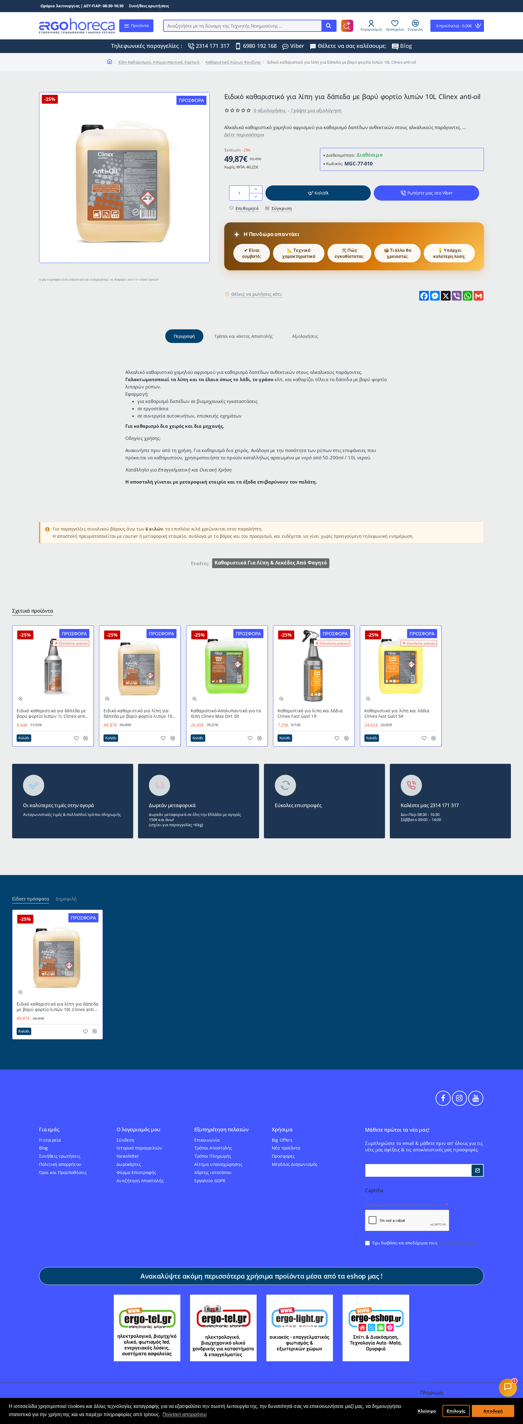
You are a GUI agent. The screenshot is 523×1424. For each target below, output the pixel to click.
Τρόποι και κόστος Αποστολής (243, 336)
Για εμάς (49, 1130)
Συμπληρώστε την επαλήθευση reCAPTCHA (404, 1205)
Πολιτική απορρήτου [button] (185, 1414)
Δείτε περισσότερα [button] (244, 135)
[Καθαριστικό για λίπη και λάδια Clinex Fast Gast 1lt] (314, 666)
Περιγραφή (184, 336)
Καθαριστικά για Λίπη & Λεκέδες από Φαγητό (271, 562)
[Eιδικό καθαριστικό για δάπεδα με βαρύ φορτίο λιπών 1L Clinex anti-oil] (53, 666)
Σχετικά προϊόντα (32, 610)
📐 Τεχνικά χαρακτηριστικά (298, 253)
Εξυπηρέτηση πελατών (221, 1130)
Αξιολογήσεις (305, 336)
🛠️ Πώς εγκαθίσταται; (349, 253)
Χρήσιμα (282, 1130)
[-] (255, 197)
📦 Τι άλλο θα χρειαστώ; (397, 253)
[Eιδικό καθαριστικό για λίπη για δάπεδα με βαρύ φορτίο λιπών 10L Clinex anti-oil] (140, 666)
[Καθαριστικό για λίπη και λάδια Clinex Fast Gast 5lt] (401, 666)
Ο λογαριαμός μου (138, 1130)
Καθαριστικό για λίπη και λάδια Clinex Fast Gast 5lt (396, 713)
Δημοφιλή (66, 899)
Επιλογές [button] (456, 1411)
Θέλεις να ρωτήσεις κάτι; (256, 294)
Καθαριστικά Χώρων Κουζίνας (233, 62)
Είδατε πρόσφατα (30, 899)
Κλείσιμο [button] (427, 1411)
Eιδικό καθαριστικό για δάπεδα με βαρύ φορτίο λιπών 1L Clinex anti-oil (52, 713)
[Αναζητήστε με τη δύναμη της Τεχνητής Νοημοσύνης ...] (328, 25)
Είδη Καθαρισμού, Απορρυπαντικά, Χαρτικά (159, 62)
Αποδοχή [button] (493, 1411)
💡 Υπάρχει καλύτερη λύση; (449, 253)
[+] (255, 189)
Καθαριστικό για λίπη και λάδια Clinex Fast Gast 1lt (310, 713)
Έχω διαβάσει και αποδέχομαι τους (424, 1243)
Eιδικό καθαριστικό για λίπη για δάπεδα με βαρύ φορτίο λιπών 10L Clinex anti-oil (139, 713)
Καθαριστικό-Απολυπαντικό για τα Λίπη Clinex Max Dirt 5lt (226, 713)
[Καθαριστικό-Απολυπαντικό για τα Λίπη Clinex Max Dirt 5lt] (227, 666)
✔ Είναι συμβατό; (251, 253)
